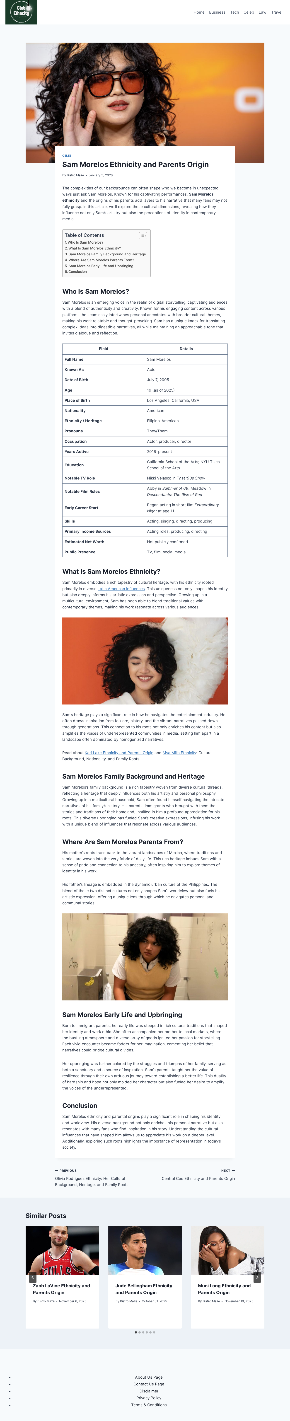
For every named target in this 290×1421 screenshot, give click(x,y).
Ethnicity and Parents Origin (127, 752)
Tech (234, 12)
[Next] (257, 1277)
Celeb (249, 12)
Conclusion (78, 271)
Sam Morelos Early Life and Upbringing (101, 266)
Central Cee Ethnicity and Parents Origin (198, 1175)
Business (217, 12)
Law (262, 12)
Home (199, 12)
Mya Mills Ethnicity (179, 752)
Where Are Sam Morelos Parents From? (101, 260)
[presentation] (62, 1250)
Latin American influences (121, 588)
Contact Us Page (148, 1384)
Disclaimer (149, 1391)
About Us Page (149, 1377)
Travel (276, 12)
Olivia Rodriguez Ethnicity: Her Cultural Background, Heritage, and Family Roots (91, 1178)
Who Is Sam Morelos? (86, 242)
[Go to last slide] (32, 1277)
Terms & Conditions (149, 1405)
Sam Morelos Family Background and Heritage (107, 254)
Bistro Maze (75, 175)
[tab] (136, 1332)
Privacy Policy (148, 1398)
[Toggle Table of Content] (141, 236)
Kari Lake (93, 752)
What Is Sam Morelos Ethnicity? (94, 248)
